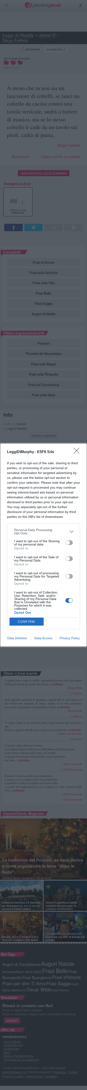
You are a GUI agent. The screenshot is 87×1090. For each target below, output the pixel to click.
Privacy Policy (70, 638)
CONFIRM (26, 621)
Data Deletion (17, 638)
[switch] (69, 542)
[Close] (78, 452)
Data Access (43, 638)
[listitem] (43, 531)
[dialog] (43, 545)
